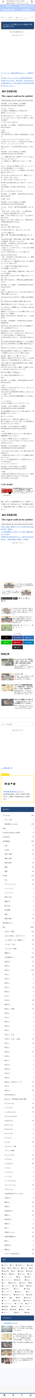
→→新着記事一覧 (6, 768)
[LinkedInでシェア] (21, 825)
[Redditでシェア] (21, 820)
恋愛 (4, 601)
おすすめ (22, 598)
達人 (16, 598)
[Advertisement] (17, 54)
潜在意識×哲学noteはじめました (13, 791)
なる (29, 598)
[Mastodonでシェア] (13, 815)
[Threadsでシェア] (13, 820)
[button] (17, 647)
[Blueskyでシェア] (21, 815)
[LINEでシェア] (6, 825)
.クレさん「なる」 (7, 598)
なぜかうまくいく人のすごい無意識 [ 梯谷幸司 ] (17, 78)
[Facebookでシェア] (6, 820)
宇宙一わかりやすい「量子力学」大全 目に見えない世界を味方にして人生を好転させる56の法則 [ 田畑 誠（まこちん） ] (17, 83)
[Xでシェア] (6, 815)
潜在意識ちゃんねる (10, 1323)
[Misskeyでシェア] (29, 815)
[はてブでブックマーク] (29, 820)
